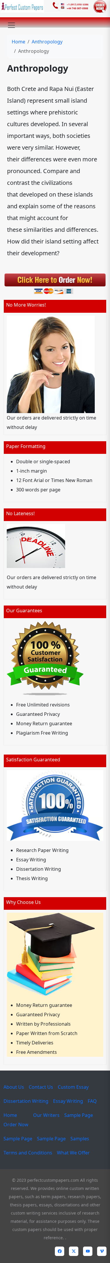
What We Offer (73, 1152)
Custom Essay (73, 1087)
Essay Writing (68, 1101)
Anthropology (47, 41)
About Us (14, 1087)
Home (18, 41)
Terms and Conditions (28, 1152)
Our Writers (46, 1115)
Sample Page (78, 1115)
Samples (79, 1138)
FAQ (92, 1101)
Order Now (16, 1124)
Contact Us (41, 1087)
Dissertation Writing (26, 1101)
